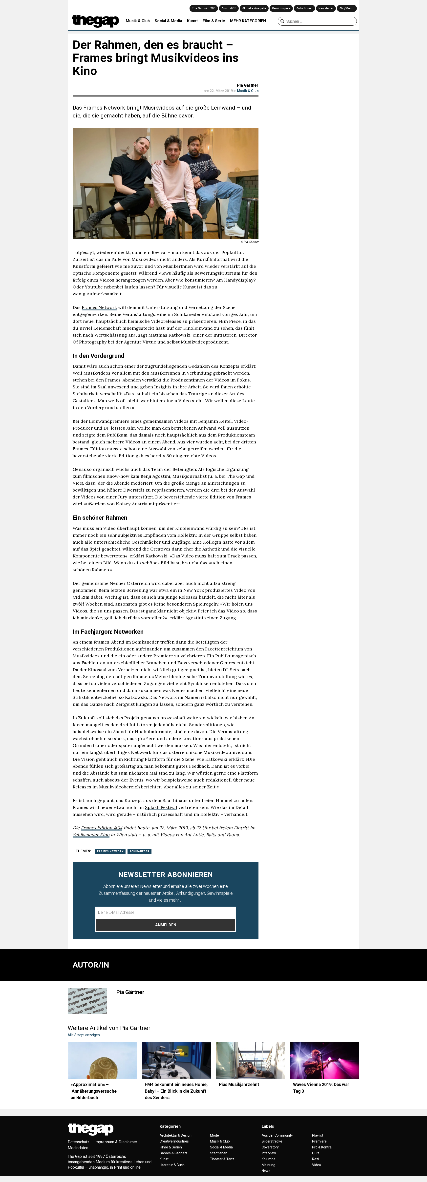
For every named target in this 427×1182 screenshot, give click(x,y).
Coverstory (270, 1147)
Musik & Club (138, 21)
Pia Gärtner (247, 85)
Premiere (319, 1141)
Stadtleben (218, 1153)
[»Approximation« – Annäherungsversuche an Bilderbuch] (102, 1060)
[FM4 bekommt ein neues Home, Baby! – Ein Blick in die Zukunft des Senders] (176, 1060)
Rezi (315, 1159)
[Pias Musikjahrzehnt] (250, 1060)
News (266, 1171)
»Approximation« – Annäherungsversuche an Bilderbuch (94, 1091)
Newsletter (326, 8)
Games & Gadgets (174, 1153)
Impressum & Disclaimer (115, 1142)
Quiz (315, 1153)
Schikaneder (139, 851)
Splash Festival (161, 807)
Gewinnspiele (281, 8)
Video (316, 1165)
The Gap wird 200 (203, 8)
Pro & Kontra (322, 1147)
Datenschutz (78, 1142)
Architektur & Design (176, 1135)
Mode (214, 1135)
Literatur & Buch (172, 1165)
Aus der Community (277, 1135)
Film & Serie (214, 21)
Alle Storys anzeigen (84, 1035)
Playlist (317, 1135)
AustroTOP (228, 8)
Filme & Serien (171, 1147)
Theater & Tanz (222, 1159)
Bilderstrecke (272, 1141)
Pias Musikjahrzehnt (239, 1084)
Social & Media (168, 21)
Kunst (192, 21)
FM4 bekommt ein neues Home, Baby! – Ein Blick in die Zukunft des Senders (176, 1091)
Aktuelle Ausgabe (254, 8)
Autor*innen (304, 8)
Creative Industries (174, 1141)
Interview (269, 1153)
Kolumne (269, 1159)
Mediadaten (78, 1147)
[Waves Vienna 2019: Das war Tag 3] (324, 1060)
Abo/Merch (346, 8)
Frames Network (99, 307)
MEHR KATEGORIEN (248, 21)
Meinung (268, 1165)
